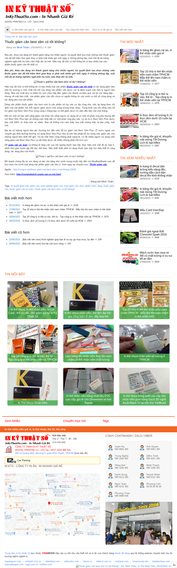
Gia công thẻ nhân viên (77, 29)
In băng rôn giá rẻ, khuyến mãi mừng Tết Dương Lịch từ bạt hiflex (156, 139)
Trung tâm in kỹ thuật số (17, 553)
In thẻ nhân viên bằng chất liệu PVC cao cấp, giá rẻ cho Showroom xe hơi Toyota (88, 399)
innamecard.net (140, 561)
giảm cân (34, 186)
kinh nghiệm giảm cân (52, 186)
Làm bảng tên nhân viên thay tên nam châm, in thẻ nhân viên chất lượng (88, 358)
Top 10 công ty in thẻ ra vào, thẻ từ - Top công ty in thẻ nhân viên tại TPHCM (61, 216)
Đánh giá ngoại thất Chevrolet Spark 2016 (153, 233)
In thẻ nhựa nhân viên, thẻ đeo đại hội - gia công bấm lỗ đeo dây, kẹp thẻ (88, 314)
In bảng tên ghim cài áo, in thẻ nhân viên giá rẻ (46, 205)
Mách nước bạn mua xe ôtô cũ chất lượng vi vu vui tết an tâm (156, 255)
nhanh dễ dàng (122, 553)
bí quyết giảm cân (20, 186)
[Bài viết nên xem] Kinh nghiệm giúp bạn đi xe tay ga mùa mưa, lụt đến (58, 239)
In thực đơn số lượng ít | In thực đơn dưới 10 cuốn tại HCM (53, 221)
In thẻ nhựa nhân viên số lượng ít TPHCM (144, 358)
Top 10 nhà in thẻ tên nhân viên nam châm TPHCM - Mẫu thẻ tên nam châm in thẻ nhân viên (156, 76)
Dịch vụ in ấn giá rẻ (102, 29)
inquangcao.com (13, 561)
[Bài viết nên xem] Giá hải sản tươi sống (43, 243)
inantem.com (121, 561)
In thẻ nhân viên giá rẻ (23, 29)
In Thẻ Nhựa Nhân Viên (32, 402)
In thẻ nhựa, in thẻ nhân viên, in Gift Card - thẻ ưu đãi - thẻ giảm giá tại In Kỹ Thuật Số (32, 313)
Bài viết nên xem (123, 29)
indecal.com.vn (103, 561)
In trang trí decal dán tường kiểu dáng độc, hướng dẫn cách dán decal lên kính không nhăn (156, 171)
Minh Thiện (23, 47)
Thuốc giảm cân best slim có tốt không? (55, 189)
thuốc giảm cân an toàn (21, 189)
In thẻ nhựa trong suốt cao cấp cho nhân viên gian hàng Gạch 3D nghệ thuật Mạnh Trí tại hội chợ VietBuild (144, 399)
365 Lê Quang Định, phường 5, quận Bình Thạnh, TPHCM (44, 453)
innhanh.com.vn (33, 561)
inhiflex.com (46, 564)
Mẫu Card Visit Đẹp (152, 210)
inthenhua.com (52, 561)
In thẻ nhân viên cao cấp (50, 29)
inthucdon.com (71, 561)
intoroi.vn (87, 561)
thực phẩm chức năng (91, 186)
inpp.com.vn (32, 564)
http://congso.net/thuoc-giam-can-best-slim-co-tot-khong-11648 (44, 169)
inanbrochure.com (161, 561)
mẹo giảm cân (71, 186)
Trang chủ (10, 36)
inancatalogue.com (14, 564)
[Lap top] (126, 566)
